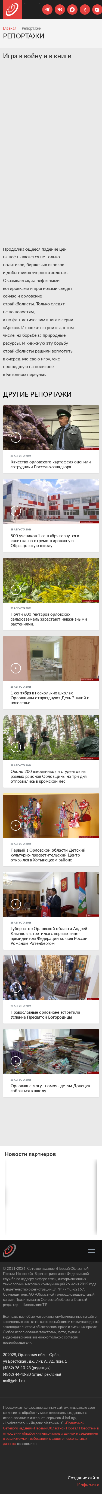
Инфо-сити (88, 1484)
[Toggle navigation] (91, 1251)
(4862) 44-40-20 (17, 1374)
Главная (9, 28)
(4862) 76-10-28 (17, 1367)
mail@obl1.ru (14, 1380)
